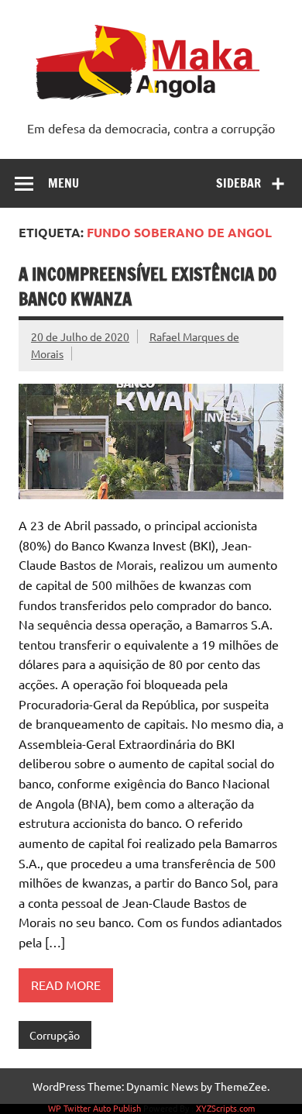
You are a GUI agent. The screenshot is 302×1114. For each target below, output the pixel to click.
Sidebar (238, 182)
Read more (66, 984)
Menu (63, 182)
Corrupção (54, 1035)
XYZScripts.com (225, 1108)
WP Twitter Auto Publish (94, 1108)
